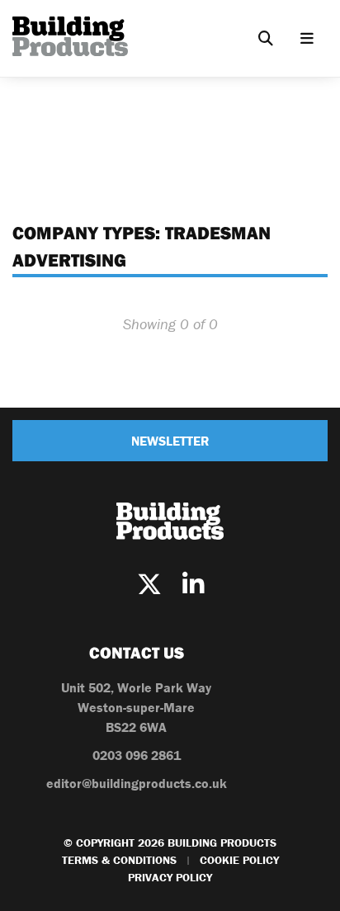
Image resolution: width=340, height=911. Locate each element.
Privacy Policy (170, 877)
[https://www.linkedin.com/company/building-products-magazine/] (193, 584)
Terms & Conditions (119, 859)
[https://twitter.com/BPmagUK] (149, 584)
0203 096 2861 (136, 755)
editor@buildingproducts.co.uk (136, 783)
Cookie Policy (239, 859)
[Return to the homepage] (70, 36)
